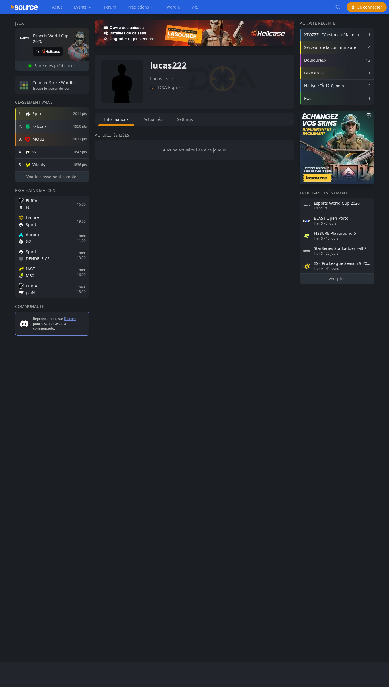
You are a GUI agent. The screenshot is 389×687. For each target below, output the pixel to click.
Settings (185, 119)
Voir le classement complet (52, 176)
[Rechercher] (338, 7)
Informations (116, 119)
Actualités (153, 119)
